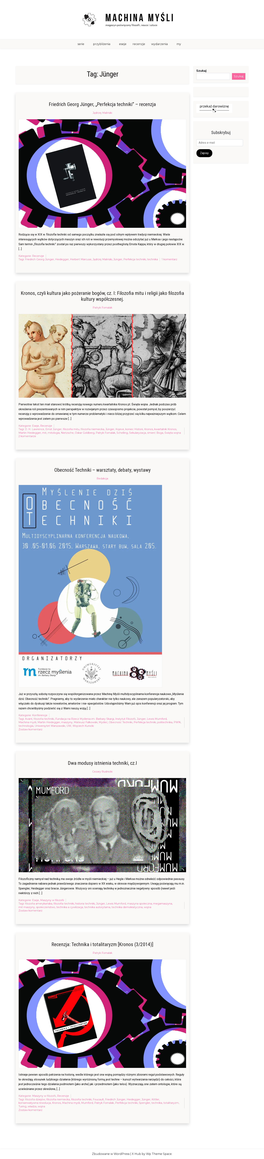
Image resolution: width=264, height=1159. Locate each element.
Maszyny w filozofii (52, 900)
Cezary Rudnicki (102, 771)
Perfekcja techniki (134, 259)
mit (44, 432)
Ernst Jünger (53, 429)
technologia (25, 725)
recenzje (139, 44)
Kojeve (119, 429)
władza (32, 1106)
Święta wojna (173, 432)
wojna (147, 907)
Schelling (122, 432)
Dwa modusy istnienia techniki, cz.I (102, 763)
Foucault (98, 1099)
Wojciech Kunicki (83, 725)
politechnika (164, 722)
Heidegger (62, 259)
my (179, 44)
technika (152, 259)
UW (68, 725)
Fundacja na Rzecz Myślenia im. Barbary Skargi (84, 718)
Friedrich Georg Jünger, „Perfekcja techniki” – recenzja (102, 104)
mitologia (54, 432)
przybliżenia (101, 44)
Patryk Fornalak (102, 307)
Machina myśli (27, 722)
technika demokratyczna (127, 907)
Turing (22, 1106)
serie (81, 44)
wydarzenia (159, 44)
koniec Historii (134, 429)
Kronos (148, 429)
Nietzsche (67, 432)
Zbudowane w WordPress (110, 1154)
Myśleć (103, 722)
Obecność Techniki (120, 722)
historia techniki (85, 903)
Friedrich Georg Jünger (39, 259)
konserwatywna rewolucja (34, 1102)
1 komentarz (169, 259)
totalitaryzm (171, 1102)
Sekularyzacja (137, 432)
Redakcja (102, 478)
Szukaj (201, 70)
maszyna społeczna (139, 903)
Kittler (155, 1099)
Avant (28, 718)
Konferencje (39, 715)
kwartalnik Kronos (165, 429)
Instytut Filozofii (125, 718)
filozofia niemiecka (92, 429)
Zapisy (204, 153)
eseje (122, 44)
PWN (177, 722)
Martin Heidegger (29, 432)
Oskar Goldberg (84, 432)
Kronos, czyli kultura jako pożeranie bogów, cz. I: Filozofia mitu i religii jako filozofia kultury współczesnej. (102, 296)
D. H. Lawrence (34, 429)
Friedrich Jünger (115, 1099)
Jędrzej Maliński (102, 112)
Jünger (117, 259)
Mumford (87, 1102)
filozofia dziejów (35, 1099)
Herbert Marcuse (80, 259)
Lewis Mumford (157, 718)
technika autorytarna (97, 907)
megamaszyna (162, 903)
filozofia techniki (44, 718)
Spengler (144, 1102)
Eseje (35, 425)
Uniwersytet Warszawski (50, 725)
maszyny (67, 722)
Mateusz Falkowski (86, 722)
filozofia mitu (71, 429)
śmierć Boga (155, 432)
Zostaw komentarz (30, 729)
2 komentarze (27, 436)
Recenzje (38, 256)
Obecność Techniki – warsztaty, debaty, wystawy (102, 470)
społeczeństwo (45, 907)
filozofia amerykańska (38, 903)
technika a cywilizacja (69, 907)
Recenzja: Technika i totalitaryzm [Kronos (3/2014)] (102, 944)
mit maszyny (26, 907)
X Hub (136, 1154)
